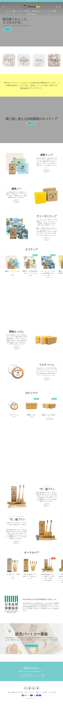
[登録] (43, 674)
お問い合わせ (31, 14)
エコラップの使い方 (23, 11)
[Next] (59, 654)
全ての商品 (7, 29)
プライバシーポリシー (29, 692)
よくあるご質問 (51, 11)
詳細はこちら (31, 123)
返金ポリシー (39, 692)
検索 (9, 692)
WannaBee (24, 88)
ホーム (9, 11)
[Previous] (56, 654)
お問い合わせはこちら (31, 645)
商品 (14, 11)
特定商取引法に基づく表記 (17, 692)
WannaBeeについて (38, 11)
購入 (46, 170)
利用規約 (45, 692)
